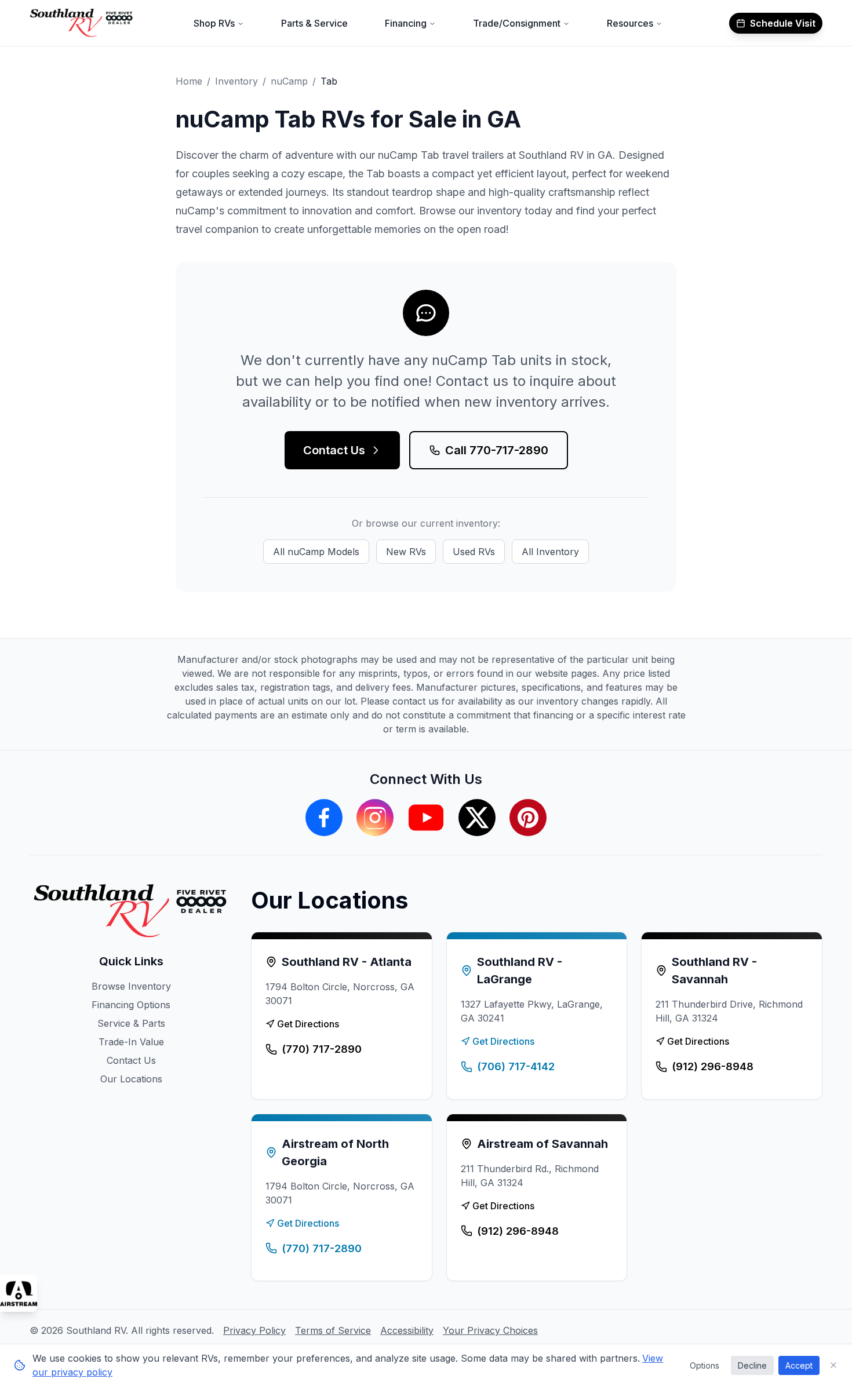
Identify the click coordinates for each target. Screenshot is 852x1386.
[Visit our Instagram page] (375, 817)
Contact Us (334, 450)
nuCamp (289, 81)
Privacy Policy (254, 1330)
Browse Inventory (131, 986)
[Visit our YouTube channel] (426, 817)
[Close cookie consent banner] (833, 1365)
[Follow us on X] (477, 817)
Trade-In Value (131, 1042)
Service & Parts (131, 1023)
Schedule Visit (782, 23)
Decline (752, 1365)
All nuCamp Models (316, 551)
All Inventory (550, 551)
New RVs (406, 551)
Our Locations (131, 1079)
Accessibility (407, 1330)
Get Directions (308, 1024)
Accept (799, 1365)
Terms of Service (333, 1330)
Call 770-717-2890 (496, 450)
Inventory (236, 81)
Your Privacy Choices (490, 1330)
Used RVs (474, 551)
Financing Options (131, 1005)
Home (189, 81)
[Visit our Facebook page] (324, 817)
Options (704, 1365)
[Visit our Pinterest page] (528, 817)
